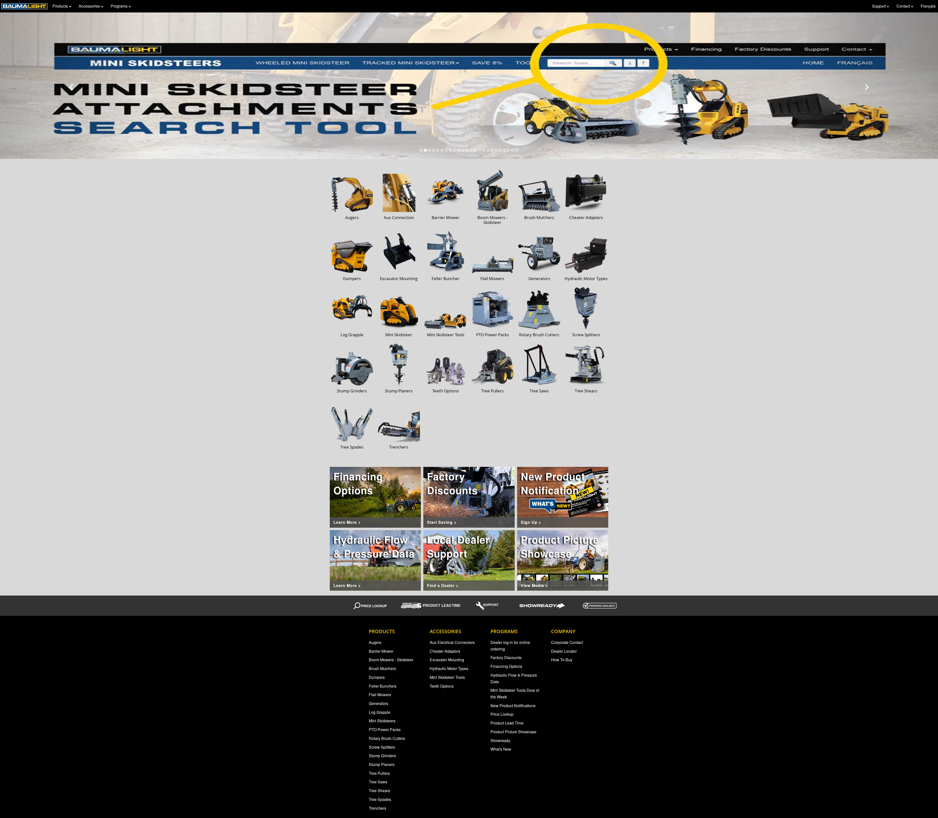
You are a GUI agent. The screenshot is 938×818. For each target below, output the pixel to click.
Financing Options (506, 666)
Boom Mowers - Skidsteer (391, 659)
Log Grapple (379, 712)
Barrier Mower (381, 651)
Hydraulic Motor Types (449, 668)
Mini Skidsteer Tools (447, 677)
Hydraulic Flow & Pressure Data (513, 678)
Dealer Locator (564, 651)
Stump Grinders (382, 755)
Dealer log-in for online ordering (510, 646)
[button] (70, 85)
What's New (500, 749)
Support (879, 6)
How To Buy (561, 659)
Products (61, 6)
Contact (903, 6)
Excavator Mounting (447, 659)
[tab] (421, 150)
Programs (119, 6)
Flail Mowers (380, 694)
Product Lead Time (506, 723)
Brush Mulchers (382, 668)
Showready (500, 740)
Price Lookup (501, 714)
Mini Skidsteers (382, 721)
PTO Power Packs (385, 729)
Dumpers (377, 677)
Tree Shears (379, 790)
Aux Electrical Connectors (452, 642)
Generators (378, 703)
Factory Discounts (506, 657)
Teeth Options (442, 686)
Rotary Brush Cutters (387, 738)
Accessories (90, 6)
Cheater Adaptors (445, 651)
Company (563, 631)
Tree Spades (380, 799)
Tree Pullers (379, 773)
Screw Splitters (382, 747)
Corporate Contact (567, 642)
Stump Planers (381, 764)
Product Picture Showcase (513, 731)
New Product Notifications (512, 705)
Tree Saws (378, 782)
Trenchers (377, 808)
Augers (375, 642)
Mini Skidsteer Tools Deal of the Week (514, 693)
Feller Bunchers (382, 686)
